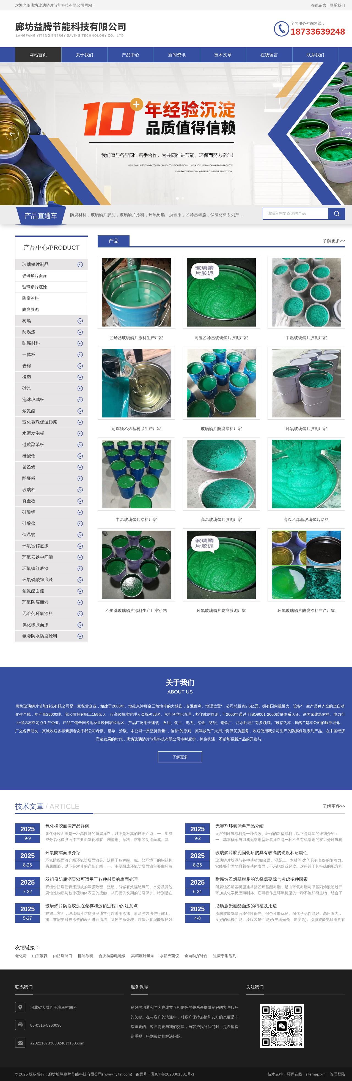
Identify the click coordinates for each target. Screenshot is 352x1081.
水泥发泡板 (33, 433)
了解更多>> (334, 240)
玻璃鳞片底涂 (34, 287)
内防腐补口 (62, 956)
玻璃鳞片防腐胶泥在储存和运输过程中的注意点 (91, 906)
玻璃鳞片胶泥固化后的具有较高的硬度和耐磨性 (261, 852)
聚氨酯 (28, 410)
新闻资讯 (177, 54)
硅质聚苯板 (33, 444)
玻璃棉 (28, 489)
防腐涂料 (30, 298)
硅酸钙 (28, 512)
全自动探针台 (196, 956)
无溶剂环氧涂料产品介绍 (239, 826)
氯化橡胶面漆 (35, 624)
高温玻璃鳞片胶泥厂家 (221, 519)
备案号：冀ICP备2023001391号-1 (165, 1074)
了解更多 (180, 757)
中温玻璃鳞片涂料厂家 (136, 519)
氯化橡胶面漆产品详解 (67, 826)
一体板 (28, 354)
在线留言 (318, 5)
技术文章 (223, 54)
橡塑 (26, 377)
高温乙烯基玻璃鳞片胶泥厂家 (221, 337)
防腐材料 (31, 343)
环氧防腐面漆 (35, 602)
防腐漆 (28, 332)
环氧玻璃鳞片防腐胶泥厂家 (221, 610)
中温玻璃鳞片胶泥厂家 (306, 337)
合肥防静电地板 (112, 956)
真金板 (28, 500)
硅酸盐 (28, 523)
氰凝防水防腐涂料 (39, 636)
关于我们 (84, 54)
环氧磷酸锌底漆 (37, 579)
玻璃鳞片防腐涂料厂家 (221, 428)
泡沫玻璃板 (33, 399)
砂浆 (26, 388)
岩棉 (26, 365)
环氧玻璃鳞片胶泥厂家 (306, 428)
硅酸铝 (28, 455)
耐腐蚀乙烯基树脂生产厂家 (136, 428)
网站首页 (38, 54)
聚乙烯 (28, 467)
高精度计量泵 (142, 956)
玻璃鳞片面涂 (34, 275)
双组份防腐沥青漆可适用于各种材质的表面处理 (91, 879)
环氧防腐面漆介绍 (63, 852)
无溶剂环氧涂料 (37, 613)
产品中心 (130, 54)
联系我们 (337, 5)
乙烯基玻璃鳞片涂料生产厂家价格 (136, 610)
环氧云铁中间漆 (37, 557)
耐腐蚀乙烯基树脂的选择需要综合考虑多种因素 (261, 879)
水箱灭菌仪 (169, 956)
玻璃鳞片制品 (35, 264)
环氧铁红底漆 (35, 568)
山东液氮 (40, 956)
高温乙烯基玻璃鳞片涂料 (306, 519)
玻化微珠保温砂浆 (39, 422)
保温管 (28, 534)
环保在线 (294, 1074)
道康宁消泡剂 (224, 956)
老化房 (21, 956)
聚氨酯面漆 (33, 591)
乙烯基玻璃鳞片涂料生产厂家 (136, 337)
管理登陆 (337, 1074)
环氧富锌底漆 (35, 546)
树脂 (26, 320)
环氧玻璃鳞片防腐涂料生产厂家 (306, 610)
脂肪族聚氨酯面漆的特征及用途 (246, 906)
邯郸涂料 (85, 956)
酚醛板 (28, 478)
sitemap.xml (316, 1074)
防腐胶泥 (30, 309)
